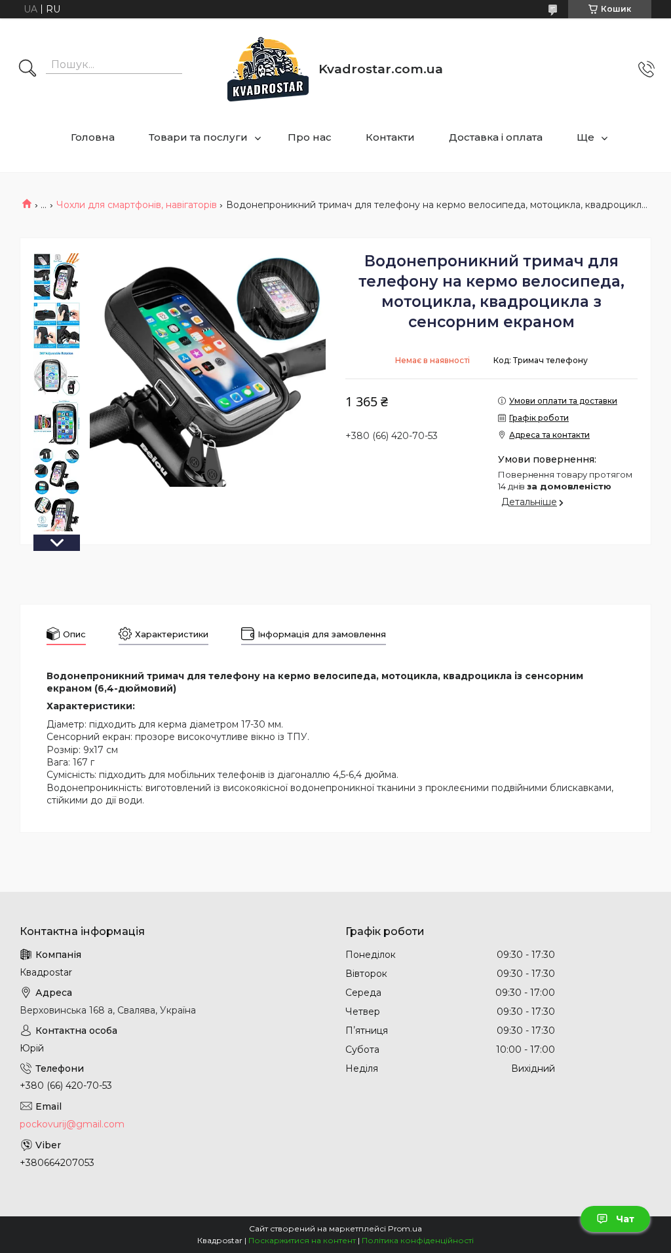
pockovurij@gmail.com (72, 1124)
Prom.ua (405, 1228)
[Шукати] (27, 69)
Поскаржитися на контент (302, 1240)
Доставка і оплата (496, 137)
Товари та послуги (198, 137)
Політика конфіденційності (418, 1240)
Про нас (310, 137)
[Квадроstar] (268, 69)
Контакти (390, 137)
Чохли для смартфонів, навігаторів (136, 205)
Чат (625, 1219)
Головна (93, 137)
